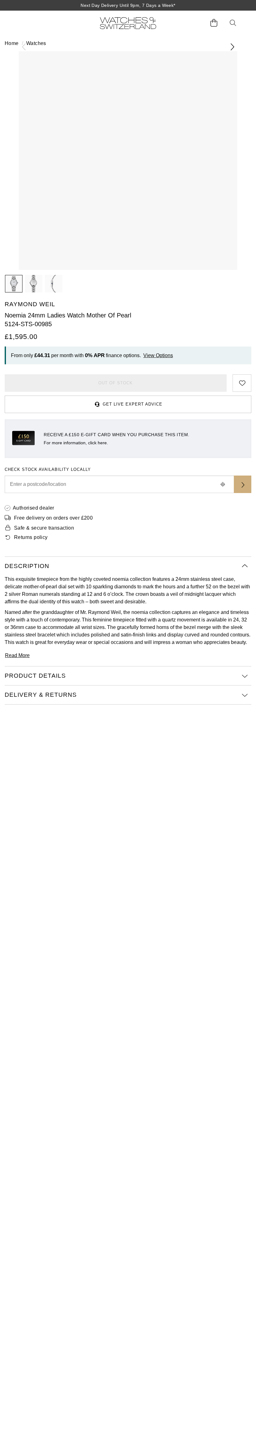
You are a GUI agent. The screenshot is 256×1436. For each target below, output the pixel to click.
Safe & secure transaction (44, 528)
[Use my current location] (222, 484)
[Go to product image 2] (33, 283)
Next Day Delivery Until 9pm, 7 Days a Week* (128, 5)
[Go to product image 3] (53, 283)
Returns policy (31, 537)
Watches (36, 43)
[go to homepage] (128, 23)
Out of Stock (115, 383)
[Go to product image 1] (13, 283)
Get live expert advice (132, 404)
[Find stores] (242, 484)
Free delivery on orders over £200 (53, 518)
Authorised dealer (33, 508)
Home (12, 43)
